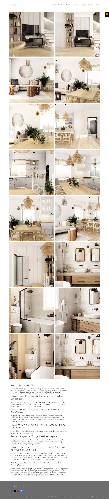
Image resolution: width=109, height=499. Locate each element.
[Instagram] (15, 491)
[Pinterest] (18, 491)
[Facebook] (12, 491)
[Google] (21, 491)
